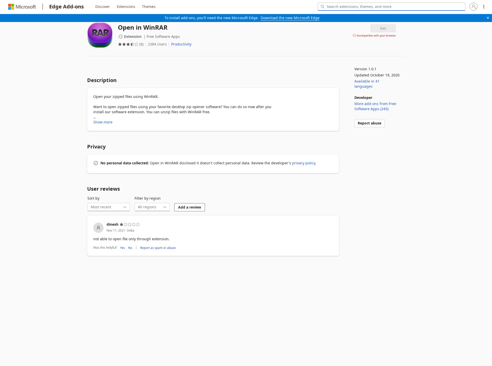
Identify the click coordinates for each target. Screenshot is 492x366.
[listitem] (213, 236)
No (130, 248)
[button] (473, 7)
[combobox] (391, 7)
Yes (122, 248)
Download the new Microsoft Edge (290, 17)
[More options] (484, 7)
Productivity (181, 44)
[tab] (102, 6)
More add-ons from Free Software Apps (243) (375, 106)
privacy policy (303, 163)
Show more (102, 122)
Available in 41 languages (367, 84)
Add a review (189, 207)
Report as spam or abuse (158, 248)
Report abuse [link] (369, 123)
